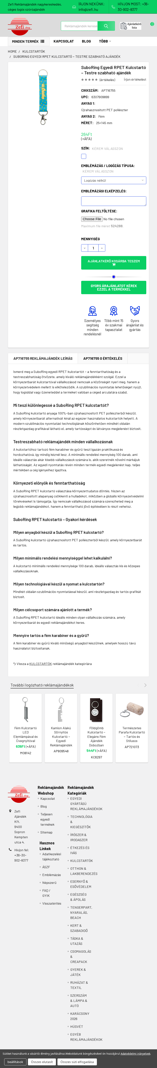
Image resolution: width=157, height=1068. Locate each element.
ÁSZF (46, 867)
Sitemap (46, 832)
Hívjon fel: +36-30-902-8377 (21, 855)
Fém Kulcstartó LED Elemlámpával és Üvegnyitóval (25, 734)
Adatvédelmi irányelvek (135, 1053)
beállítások (15, 1062)
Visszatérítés (51, 903)
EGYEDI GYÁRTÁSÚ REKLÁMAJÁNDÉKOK (86, 803)
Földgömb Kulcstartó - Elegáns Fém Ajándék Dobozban (96, 736)
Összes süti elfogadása (77, 1062)
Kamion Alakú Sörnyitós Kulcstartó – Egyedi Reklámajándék (61, 736)
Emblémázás (51, 875)
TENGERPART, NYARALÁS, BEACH (81, 912)
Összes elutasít (42, 1062)
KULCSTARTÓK (40, 664)
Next (145, 685)
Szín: (102, 148)
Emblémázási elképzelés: (104, 191)
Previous (139, 685)
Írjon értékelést (135, 79)
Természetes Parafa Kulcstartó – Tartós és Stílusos (132, 734)
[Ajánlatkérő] (134, 26)
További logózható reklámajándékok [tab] (42, 685)
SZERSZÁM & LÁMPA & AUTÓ (78, 1000)
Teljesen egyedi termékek (47, 819)
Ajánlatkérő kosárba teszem (114, 261)
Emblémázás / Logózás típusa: (108, 168)
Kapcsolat (64, 41)
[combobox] (88, 26)
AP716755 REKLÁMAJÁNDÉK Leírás (43, 358)
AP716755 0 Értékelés (102, 358)
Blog (86, 41)
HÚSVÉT (76, 1026)
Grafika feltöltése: (99, 211)
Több (103, 41)
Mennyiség (90, 239)
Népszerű (49, 882)
